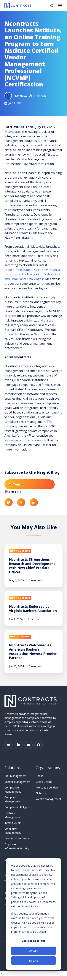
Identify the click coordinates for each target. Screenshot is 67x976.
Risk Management (15, 776)
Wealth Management (48, 799)
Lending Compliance (16, 838)
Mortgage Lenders (47, 787)
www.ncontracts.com (25, 440)
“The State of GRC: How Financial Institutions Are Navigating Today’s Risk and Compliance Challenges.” (32, 274)
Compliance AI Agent (17, 807)
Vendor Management (17, 782)
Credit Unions (44, 782)
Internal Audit (12, 823)
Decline (33, 960)
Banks (39, 776)
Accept (33, 950)
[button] (52, 6)
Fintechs (41, 793)
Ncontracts (13, 132)
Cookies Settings (33, 940)
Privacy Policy (29, 906)
